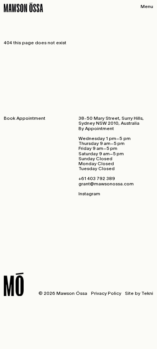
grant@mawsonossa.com (106, 183)
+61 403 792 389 (96, 178)
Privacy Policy (106, 293)
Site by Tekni (139, 293)
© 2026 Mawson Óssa (62, 293)
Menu (147, 6)
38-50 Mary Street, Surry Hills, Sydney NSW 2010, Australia (111, 120)
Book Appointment (24, 118)
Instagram (89, 193)
